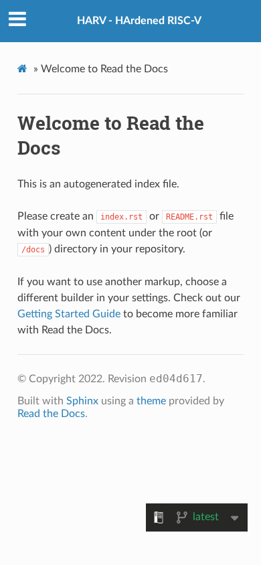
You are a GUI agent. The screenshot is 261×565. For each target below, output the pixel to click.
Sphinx (82, 401)
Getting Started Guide (68, 314)
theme (151, 401)
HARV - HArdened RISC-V (139, 20)
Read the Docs (51, 413)
